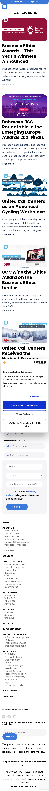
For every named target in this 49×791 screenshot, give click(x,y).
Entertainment (12, 659)
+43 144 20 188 (16, 434)
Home (5, 522)
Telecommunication (15, 673)
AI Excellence (11, 536)
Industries (9, 651)
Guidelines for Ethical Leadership (29, 775)
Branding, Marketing (15, 645)
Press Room (9, 690)
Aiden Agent (9, 592)
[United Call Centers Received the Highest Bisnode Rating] (24, 332)
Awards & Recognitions (16, 542)
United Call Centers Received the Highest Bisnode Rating (23, 356)
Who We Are (11, 530)
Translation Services (15, 642)
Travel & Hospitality (14, 676)
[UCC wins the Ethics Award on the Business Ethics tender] (24, 256)
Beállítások (35, 396)
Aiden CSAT (9, 623)
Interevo (9, 612)
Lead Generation (13, 581)
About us (8, 527)
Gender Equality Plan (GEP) (14, 779)
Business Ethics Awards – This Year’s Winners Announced (19, 53)
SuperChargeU (11, 628)
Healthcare (10, 668)
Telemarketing (12, 578)
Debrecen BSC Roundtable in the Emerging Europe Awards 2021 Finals (23, 129)
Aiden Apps (8, 609)
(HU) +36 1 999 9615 (18, 446)
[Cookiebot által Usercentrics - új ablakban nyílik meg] (34, 362)
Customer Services (14, 564)
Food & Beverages (14, 665)
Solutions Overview (14, 539)
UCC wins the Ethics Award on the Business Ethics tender (24, 280)
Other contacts (14, 440)
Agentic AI (9, 603)
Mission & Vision (12, 533)
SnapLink (9, 617)
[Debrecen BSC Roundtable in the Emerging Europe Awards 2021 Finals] (24, 106)
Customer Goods (13, 685)
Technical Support (14, 567)
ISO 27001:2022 (32, 786)
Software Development (17, 637)
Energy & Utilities (13, 657)
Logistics (8, 682)
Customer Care (12, 561)
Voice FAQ (10, 598)
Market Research (13, 584)
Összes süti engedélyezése (24, 405)
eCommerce (11, 587)
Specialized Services (15, 634)
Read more (8, 84)
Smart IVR (9, 595)
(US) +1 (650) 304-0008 (20, 455)
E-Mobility (9, 654)
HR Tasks (9, 640)
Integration (10, 570)
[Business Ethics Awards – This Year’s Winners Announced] (24, 30)
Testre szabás (23, 414)
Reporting (9, 573)
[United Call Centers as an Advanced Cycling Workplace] (24, 185)
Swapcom (9, 615)
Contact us (16, 2)
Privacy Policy (37, 752)
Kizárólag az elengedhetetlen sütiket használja (24, 424)
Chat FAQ (9, 601)
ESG (6, 547)
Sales (5, 575)
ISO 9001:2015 (16, 786)
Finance (8, 662)
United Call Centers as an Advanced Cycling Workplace (23, 206)
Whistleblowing (27, 772)
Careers (7, 696)
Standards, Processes (15, 544)
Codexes (9, 550)
